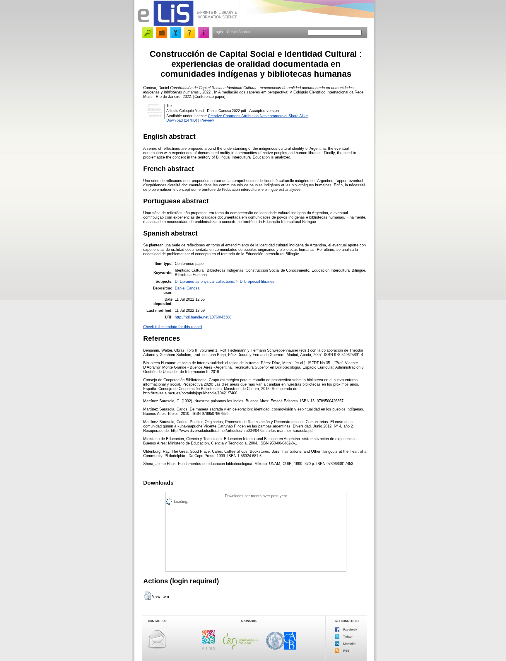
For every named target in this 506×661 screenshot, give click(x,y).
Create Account (239, 32)
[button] (147, 596)
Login (218, 32)
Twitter (347, 636)
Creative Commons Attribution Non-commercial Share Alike (258, 116)
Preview (207, 120)
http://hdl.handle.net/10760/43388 (203, 317)
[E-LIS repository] (187, 25)
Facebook (349, 629)
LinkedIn (348, 643)
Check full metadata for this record (172, 327)
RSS (345, 650)
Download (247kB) (181, 120)
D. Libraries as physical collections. (205, 281)
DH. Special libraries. (258, 281)
